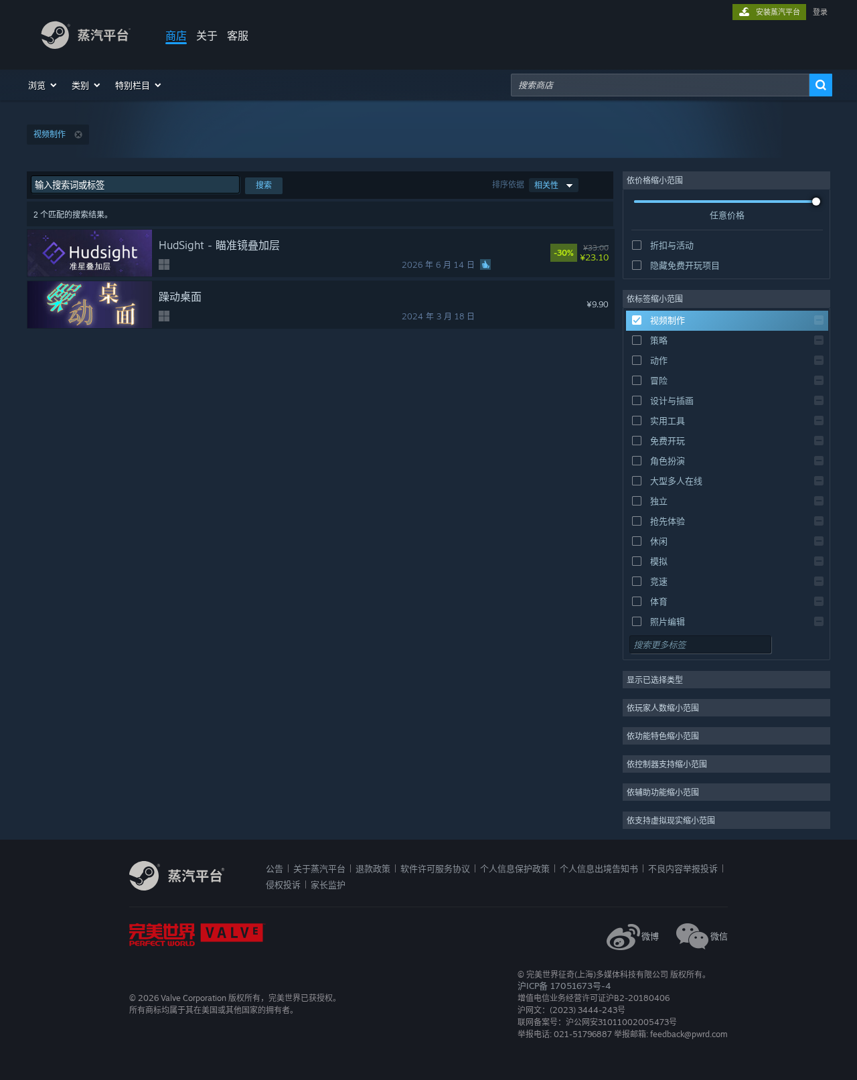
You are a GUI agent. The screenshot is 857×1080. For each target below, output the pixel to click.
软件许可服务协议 (435, 868)
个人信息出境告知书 (599, 868)
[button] (43, 85)
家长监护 (328, 884)
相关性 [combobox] (546, 185)
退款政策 (373, 868)
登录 (820, 12)
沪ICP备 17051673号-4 (564, 985)
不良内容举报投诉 (683, 868)
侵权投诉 (283, 884)
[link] (602, 253)
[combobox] (660, 85)
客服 (237, 35)
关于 (207, 35)
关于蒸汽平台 (319, 868)
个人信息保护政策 (515, 868)
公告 (274, 868)
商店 (176, 35)
